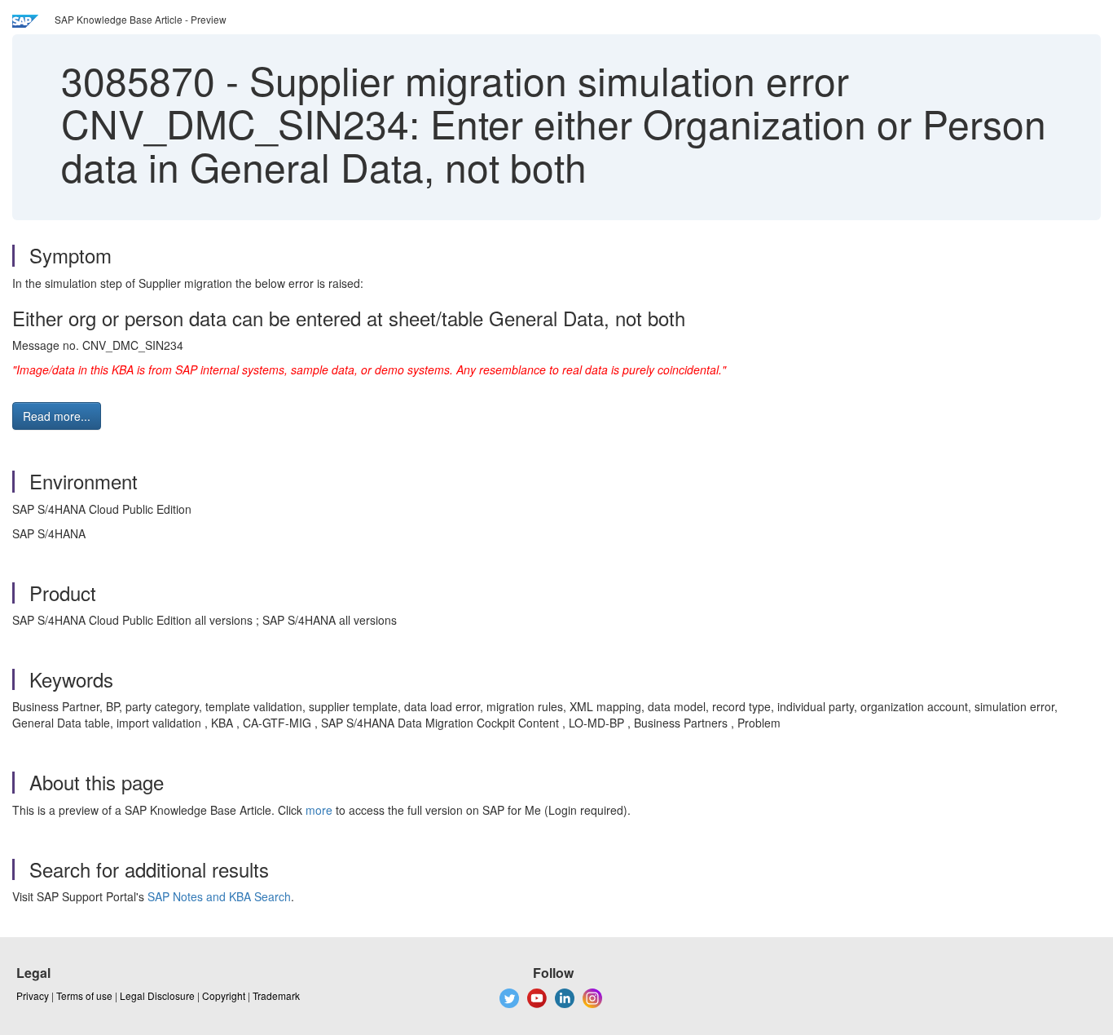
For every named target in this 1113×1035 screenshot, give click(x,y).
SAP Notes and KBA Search (219, 896)
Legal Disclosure (157, 995)
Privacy (32, 995)
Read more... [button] (56, 416)
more (319, 810)
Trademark (276, 995)
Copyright (223, 995)
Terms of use (84, 995)
